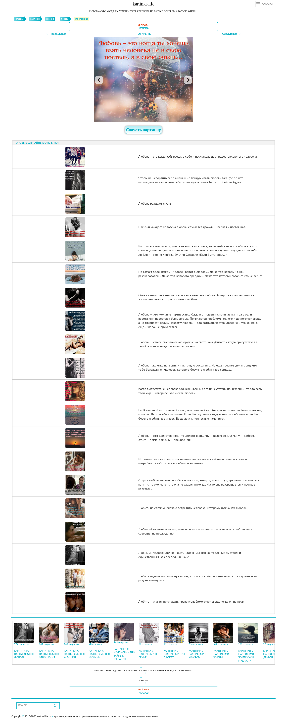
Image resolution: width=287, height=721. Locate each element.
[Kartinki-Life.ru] (143, 4)
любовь (143, 29)
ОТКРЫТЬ (144, 34)
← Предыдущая (56, 34)
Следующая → (231, 34)
